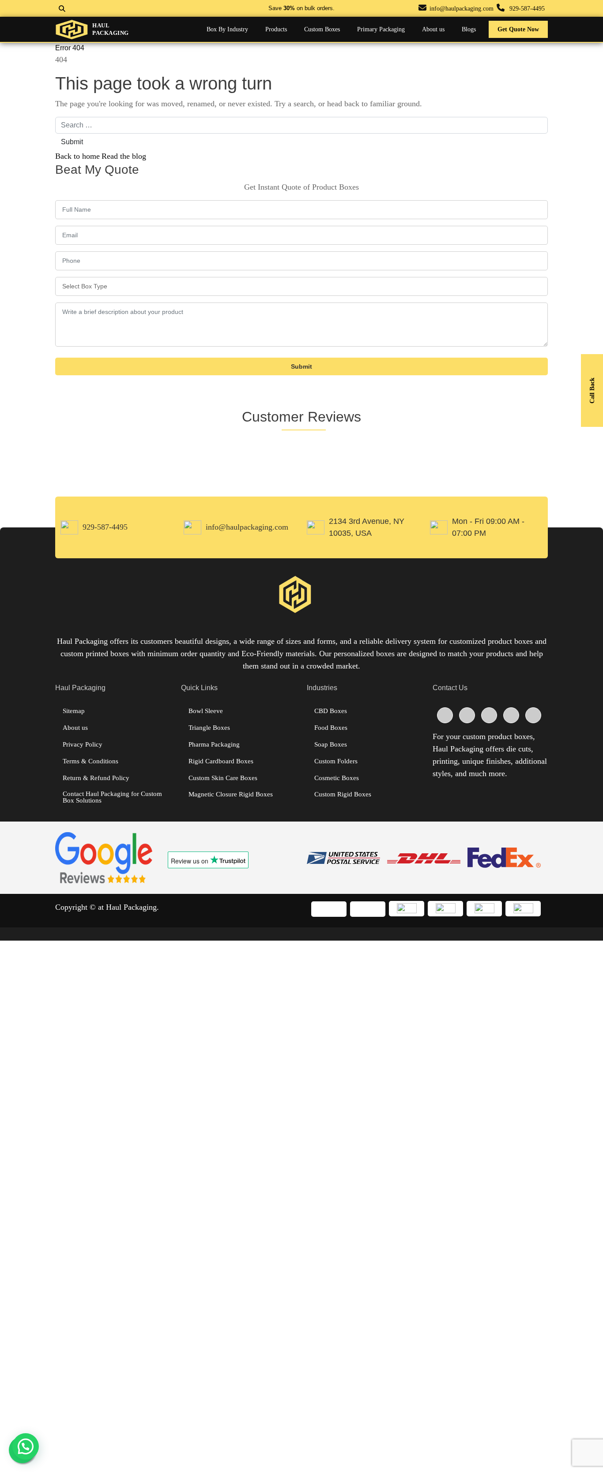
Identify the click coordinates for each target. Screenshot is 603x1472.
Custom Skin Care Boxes (222, 778)
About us (75, 728)
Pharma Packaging (214, 744)
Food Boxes (330, 728)
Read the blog (124, 156)
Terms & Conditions (90, 761)
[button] (25, 1446)
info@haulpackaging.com (462, 8)
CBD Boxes (330, 711)
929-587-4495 (527, 8)
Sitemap (74, 711)
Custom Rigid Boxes (342, 794)
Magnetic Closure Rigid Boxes (230, 794)
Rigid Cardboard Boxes (220, 761)
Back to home (77, 156)
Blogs (469, 29)
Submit (72, 142)
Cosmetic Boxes (336, 778)
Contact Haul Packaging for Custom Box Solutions (112, 797)
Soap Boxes (330, 744)
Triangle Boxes (209, 728)
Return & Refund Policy (96, 778)
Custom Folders (336, 761)
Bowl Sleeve (205, 711)
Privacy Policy (82, 744)
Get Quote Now (518, 29)
